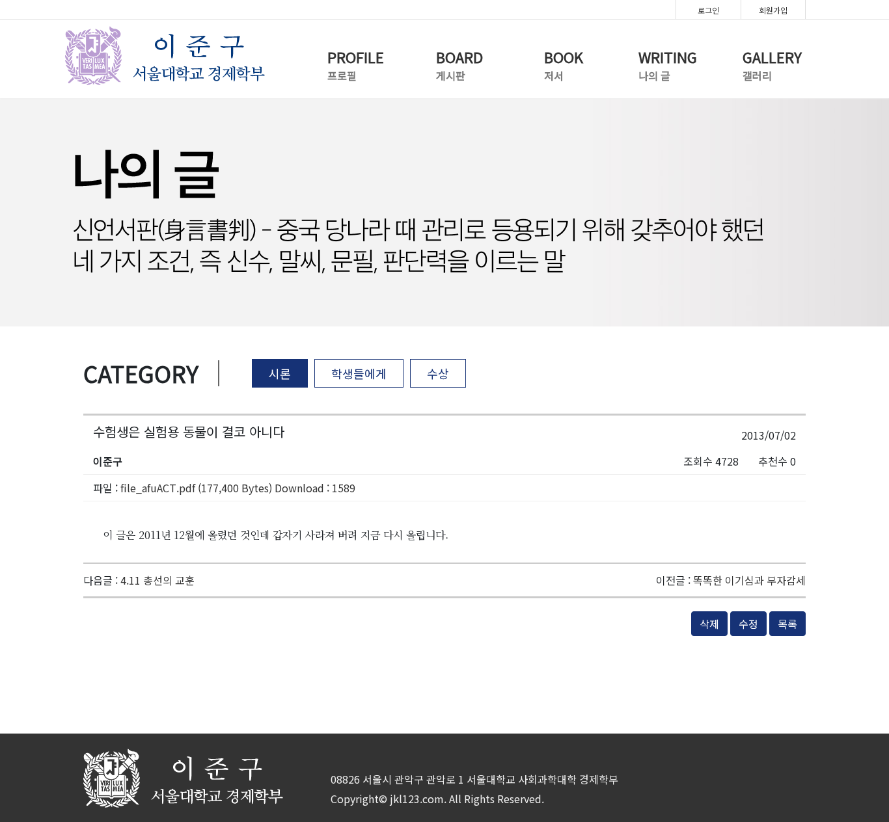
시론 (280, 373)
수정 (748, 623)
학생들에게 (359, 373)
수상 (438, 373)
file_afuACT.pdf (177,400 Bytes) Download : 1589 (237, 488)
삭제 (709, 623)
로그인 (708, 10)
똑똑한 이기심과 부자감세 (749, 580)
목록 (787, 623)
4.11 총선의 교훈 (157, 580)
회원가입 (773, 10)
